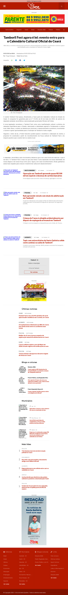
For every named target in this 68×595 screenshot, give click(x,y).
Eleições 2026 (41, 29)
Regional (19, 29)
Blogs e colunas (29, 362)
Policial (51, 29)
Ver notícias (34, 272)
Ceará (26, 29)
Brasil (32, 29)
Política (58, 29)
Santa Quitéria (9, 29)
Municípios (27, 401)
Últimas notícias (29, 309)
